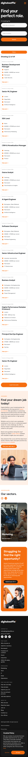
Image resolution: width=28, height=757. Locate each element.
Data (2, 675)
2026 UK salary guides (5, 661)
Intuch (2, 655)
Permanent (4, 648)
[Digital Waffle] (8, 3)
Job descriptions (6, 696)
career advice (16, 433)
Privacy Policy (4, 729)
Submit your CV (5, 689)
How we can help (6, 684)
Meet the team (5, 705)
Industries (4, 657)
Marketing (4, 668)
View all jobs (4, 687)
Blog (2, 710)
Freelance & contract (4, 651)
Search (14, 39)
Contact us (4, 713)
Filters (14, 52)
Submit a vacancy (6, 645)
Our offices (4, 715)
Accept (18, 752)
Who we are (4, 702)
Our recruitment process (5, 693)
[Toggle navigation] (25, 3)
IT (1, 673)
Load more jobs (14, 385)
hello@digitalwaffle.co (7, 631)
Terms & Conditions (5, 725)
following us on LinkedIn (8, 442)
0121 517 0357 (5, 633)
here (4, 748)
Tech (2, 670)
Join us (3, 707)
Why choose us (5, 643)
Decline (7, 752)
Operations (4, 678)
